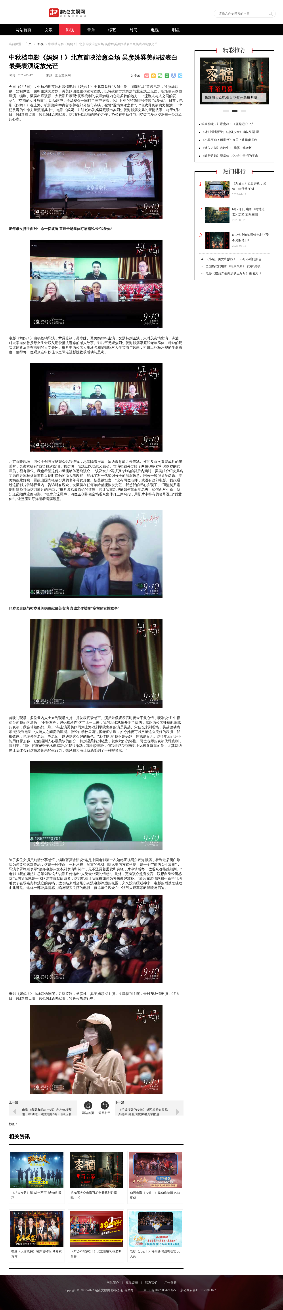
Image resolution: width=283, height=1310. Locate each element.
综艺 (112, 30)
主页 (28, 44)
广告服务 (170, 1282)
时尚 (134, 30)
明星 (176, 30)
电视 (155, 30)
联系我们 (151, 1282)
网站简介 (113, 1282)
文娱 (49, 30)
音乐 (91, 30)
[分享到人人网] (173, 76)
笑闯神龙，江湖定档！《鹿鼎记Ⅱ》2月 (227, 124)
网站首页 (23, 30)
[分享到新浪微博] (147, 76)
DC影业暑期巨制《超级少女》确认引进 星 (230, 132)
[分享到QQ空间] (154, 76)
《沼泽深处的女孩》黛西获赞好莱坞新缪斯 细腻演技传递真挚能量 (143, 1112)
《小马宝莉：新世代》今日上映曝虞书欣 (229, 140)
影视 (70, 30)
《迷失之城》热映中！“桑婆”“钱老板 (226, 148)
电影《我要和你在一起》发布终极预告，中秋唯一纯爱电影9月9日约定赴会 (47, 1112)
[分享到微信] (160, 76)
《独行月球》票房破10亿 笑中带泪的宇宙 (229, 156)
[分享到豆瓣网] (167, 76)
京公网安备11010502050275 (198, 1290)
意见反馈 (132, 1282)
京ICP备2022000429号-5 (159, 1290)
